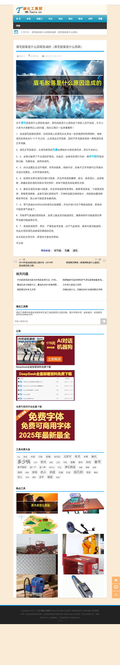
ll (24, 56)
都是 (50, 477)
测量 (100, 18)
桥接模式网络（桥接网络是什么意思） (83, 262)
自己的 (78, 472)
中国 (33, 456)
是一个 (33, 467)
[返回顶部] (115, 594)
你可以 (57, 456)
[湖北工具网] (28, 5)
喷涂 (80, 18)
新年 (81, 462)
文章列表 (25, 32)
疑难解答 (95, 610)
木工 (59, 467)
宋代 (43, 462)
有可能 (93, 156)
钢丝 (70, 18)
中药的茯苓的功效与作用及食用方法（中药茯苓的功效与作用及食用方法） (38, 279)
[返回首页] (115, 580)
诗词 (27, 477)
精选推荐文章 (77, 610)
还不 (41, 477)
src (19, 457)
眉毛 (23, 123)
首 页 (18, 18)
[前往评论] (115, 587)
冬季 (86, 456)
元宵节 (67, 456)
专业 (25, 456)
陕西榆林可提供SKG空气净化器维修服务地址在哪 (84, 279)
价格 (29, 18)
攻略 (72, 462)
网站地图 (87, 610)
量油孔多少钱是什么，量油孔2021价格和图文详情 (38, 284)
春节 (97, 461)
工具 (58, 462)
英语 (88, 472)
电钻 (61, 18)
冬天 (77, 456)
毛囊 (55, 149)
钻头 (51, 18)
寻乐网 (19, 243)
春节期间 (22, 467)
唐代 (93, 456)
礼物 (61, 472)
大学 (35, 462)
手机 (65, 462)
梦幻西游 (70, 467)
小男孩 (60, 620)
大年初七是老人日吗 (72, 284)
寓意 (51, 462)
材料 (90, 18)
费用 (34, 477)
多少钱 (24, 461)
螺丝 (96, 472)
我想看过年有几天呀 (26, 289)
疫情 (34, 472)
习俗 (40, 456)
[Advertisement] (60, 644)
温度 (94, 467)
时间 (88, 462)
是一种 (43, 467)
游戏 (20, 472)
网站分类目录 (65, 610)
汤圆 (80, 467)
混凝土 (40, 18)
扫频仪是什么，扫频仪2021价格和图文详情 (82, 289)
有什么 (51, 467)
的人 (43, 472)
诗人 (20, 477)
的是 (52, 472)
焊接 (18, 25)
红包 (68, 472)
